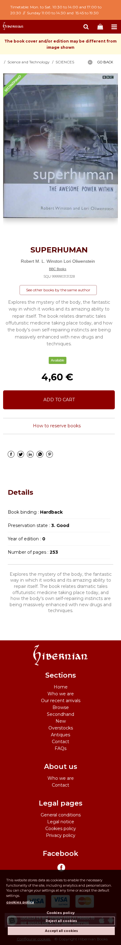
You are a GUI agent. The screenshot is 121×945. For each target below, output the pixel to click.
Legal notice (60, 822)
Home (61, 687)
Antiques (60, 735)
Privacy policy (60, 835)
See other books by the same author (58, 290)
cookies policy (20, 902)
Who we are (60, 694)
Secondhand (60, 714)
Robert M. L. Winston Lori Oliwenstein (58, 261)
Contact (60, 741)
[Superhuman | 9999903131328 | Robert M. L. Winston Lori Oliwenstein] (60, 145)
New (61, 721)
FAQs (60, 748)
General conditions (61, 815)
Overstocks (60, 728)
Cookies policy (60, 828)
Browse (60, 707)
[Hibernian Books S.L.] (13, 27)
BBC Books (57, 269)
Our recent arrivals (60, 700)
